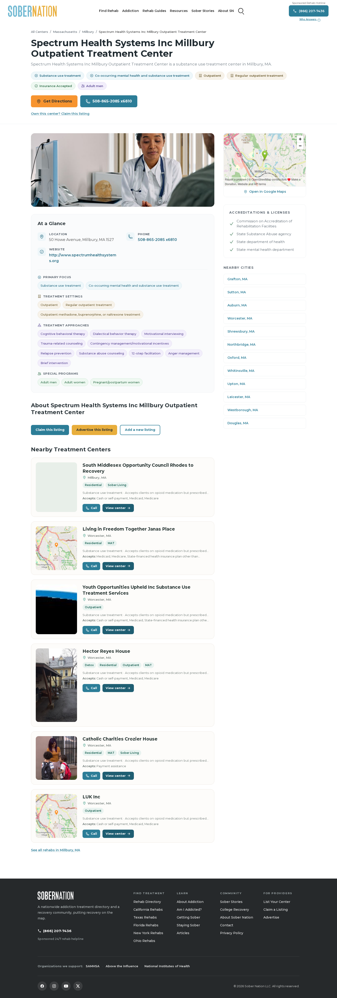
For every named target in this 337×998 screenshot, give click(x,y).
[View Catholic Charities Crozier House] (56, 758)
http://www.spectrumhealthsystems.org (82, 258)
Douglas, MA (237, 423)
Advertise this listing (94, 430)
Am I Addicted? (189, 910)
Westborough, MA (242, 410)
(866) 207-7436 (57, 931)
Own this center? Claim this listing (60, 114)
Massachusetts (65, 32)
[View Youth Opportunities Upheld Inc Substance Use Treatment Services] (56, 609)
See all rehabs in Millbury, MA (55, 850)
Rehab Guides (154, 11)
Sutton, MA (236, 292)
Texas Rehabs (145, 917)
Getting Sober (188, 917)
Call (94, 508)
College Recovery (234, 910)
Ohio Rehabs (144, 941)
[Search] (241, 11)
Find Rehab (109, 11)
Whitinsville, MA (240, 371)
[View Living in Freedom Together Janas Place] (56, 548)
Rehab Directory (147, 902)
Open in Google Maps (267, 191)
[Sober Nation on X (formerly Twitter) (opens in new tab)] (78, 986)
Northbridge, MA (241, 344)
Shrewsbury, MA (240, 331)
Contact (226, 925)
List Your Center (276, 902)
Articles (183, 933)
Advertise (271, 917)
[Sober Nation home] (32, 11)
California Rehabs (148, 910)
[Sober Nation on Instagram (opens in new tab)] (54, 986)
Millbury (88, 32)
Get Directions (57, 101)
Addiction (130, 11)
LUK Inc (91, 797)
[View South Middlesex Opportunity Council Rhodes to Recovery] (56, 487)
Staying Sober (188, 925)
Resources (179, 11)
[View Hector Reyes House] (56, 685)
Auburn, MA (237, 305)
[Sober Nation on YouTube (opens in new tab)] (66, 986)
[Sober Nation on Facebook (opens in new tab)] (42, 986)
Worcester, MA (239, 318)
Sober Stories (202, 11)
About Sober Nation (236, 917)
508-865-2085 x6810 (112, 101)
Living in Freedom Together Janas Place (129, 529)
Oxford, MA (236, 358)
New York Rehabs (148, 933)
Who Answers (309, 19)
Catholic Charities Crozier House (120, 739)
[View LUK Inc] (56, 816)
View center (116, 508)
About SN (226, 11)
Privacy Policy (231, 933)
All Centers (39, 32)
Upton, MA (236, 384)
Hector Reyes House (106, 651)
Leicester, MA (238, 397)
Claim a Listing (275, 910)
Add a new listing (140, 430)
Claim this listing (50, 430)
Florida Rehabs (145, 925)
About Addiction (190, 902)
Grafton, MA (237, 279)
